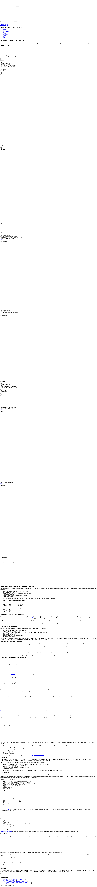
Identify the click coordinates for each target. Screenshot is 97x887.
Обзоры (4, 16)
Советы (4, 14)
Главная (4, 8)
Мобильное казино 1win (5, 736)
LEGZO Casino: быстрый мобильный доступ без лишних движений (16, 883)
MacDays (2, 2)
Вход (1, 57)
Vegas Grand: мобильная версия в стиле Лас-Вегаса (12, 879)
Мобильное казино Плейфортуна (6, 846)
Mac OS (4, 12)
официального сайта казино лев (38, 755)
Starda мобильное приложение (8, 880)
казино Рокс (8, 809)
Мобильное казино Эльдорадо (6, 831)
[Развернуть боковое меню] (0, 873)
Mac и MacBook (6, 10)
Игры (4, 15)
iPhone (4, 11)
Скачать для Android (20, 617)
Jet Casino (13, 674)
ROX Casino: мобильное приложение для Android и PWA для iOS (15, 882)
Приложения (5, 13)
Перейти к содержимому (5, 0)
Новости (4, 9)
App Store (32, 617)
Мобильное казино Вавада (5, 710)
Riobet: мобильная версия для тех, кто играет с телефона (13, 881)
